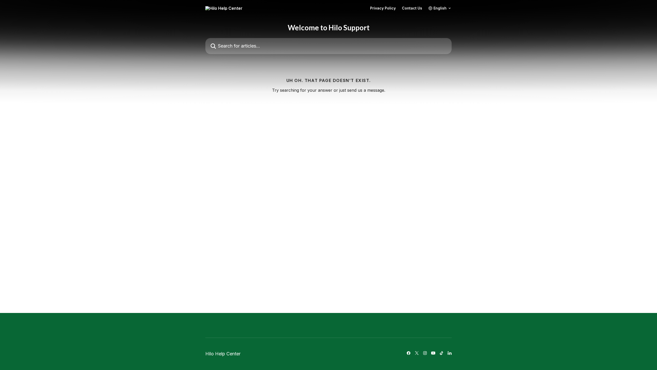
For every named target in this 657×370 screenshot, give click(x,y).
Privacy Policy (383, 8)
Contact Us (412, 8)
